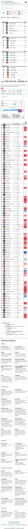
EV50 (2, 375)
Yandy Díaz (11, 26)
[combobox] (14, 8)
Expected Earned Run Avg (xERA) (20, 460)
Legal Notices (19, 524)
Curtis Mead (7, 134)
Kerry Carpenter (13, 40)
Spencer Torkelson (12, 23)
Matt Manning (13, 67)
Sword (8, 329)
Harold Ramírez (8, 197)
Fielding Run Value (18, 487)
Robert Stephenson (13, 60)
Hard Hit (8, 324)
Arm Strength (17, 471)
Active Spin (3, 453)
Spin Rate (17, 453)
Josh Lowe (11, 33)
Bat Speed (3, 389)
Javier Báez (7, 148)
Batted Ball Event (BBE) (19, 359)
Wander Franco (12, 28)
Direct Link (4, 93)
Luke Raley (7, 141)
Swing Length (4, 399)
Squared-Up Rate (18, 418)
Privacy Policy (11, 524)
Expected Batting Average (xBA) (6, 367)
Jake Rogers (7, 143)
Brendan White (13, 77)
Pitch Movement (18, 443)
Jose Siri (6, 153)
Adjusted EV (17, 375)
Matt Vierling (7, 127)
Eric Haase (7, 146)
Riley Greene (7, 125)
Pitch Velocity (4, 443)
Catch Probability (4, 498)
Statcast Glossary (8, 340)
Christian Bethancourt (13, 30)
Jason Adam (13, 74)
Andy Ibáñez (7, 162)
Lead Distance (4, 479)
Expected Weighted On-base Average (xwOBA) (21, 367)
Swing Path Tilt (4, 418)
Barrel (9, 326)
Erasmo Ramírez (13, 70)
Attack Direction (18, 408)
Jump (16, 479)
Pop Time (3, 471)
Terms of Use (4, 524)
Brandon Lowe (12, 38)
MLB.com (25, 524)
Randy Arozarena (8, 150)
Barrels (2, 352)
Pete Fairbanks (12, 53)
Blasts (2, 429)
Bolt (16, 511)
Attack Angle (17, 399)
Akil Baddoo (7, 187)
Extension (3, 459)
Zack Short (7, 130)
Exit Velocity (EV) (4, 346)
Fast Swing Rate (18, 389)
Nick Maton (7, 257)
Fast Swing (9, 328)
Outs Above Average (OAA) (6, 487)
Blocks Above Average (19, 498)
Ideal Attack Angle (4, 408)
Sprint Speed (3, 511)
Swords (16, 429)
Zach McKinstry (8, 254)
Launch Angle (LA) (18, 346)
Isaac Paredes (7, 139)
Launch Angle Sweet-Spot (6, 359)
